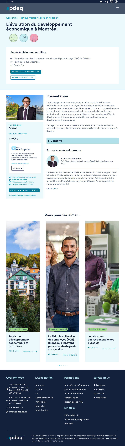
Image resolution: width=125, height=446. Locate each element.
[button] (73, 8)
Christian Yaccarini (71, 158)
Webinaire (12, 18)
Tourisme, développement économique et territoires (19, 341)
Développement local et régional (40, 18)
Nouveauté (23, 329)
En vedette (13, 329)
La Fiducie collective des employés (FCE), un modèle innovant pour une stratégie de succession (62, 343)
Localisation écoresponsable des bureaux (101, 340)
